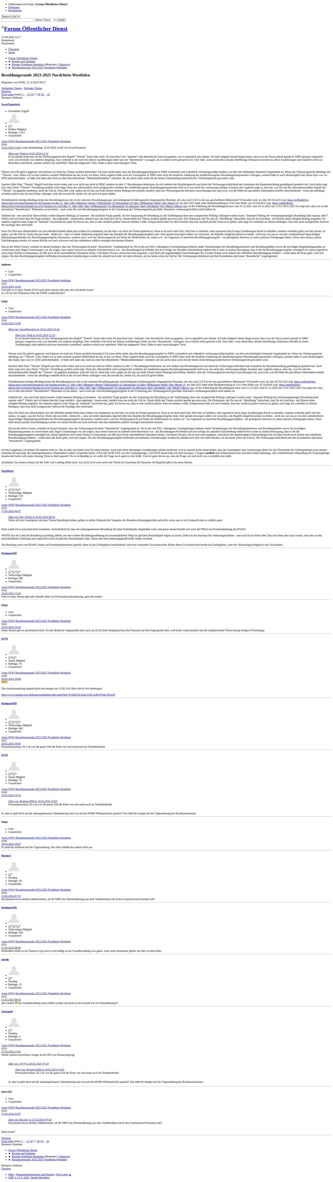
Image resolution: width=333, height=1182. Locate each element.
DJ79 (4, 638)
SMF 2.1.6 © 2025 (18, 1177)
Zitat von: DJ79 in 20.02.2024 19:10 (28, 1063)
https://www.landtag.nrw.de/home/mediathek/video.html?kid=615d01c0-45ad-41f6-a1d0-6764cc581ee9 (58, 694)
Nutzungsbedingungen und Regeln (35, 1174)
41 (48, 94)
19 (42, 94)
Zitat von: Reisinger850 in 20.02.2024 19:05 (32, 801)
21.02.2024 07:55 (11, 896)
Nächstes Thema (33, 88)
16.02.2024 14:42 (11, 147)
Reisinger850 (9, 553)
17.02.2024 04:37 (11, 511)
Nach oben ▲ (63, 1174)
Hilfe (11, 1174)
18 (38, 94)
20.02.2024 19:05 (11, 743)
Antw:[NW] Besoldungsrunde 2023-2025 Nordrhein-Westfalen (36, 141)
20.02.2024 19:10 (11, 795)
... (25, 94)
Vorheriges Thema (11, 88)
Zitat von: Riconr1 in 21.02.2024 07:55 (30, 1119)
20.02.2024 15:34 (11, 593)
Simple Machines (40, 1177)
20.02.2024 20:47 (11, 844)
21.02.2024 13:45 (11, 1051)
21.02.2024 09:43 (11, 999)
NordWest (7, 471)
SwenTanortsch (10, 104)
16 (32, 94)
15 (28, 94)
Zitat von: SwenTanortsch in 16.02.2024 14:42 (33, 329)
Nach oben (7, 1141)
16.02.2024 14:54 (11, 286)
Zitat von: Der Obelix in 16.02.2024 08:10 (31, 517)
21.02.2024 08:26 (11, 947)
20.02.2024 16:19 (11, 627)
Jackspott (7, 1011)
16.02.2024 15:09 (11, 323)
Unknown (63, 64)
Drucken (6, 91)
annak (5, 959)
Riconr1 (6, 855)
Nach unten (7, 94)
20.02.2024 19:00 (11, 679)
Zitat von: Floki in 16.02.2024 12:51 (28, 153)
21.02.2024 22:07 (11, 1113)
